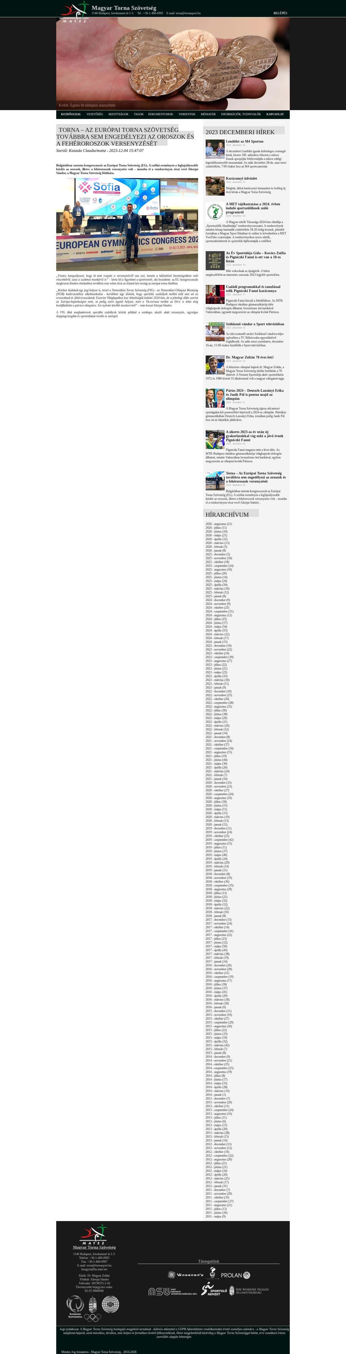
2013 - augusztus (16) (219, 1114)
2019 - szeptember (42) (220, 840)
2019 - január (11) (216, 870)
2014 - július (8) (215, 1075)
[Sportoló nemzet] (173, 1295)
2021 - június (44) (216, 760)
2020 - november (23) (219, 786)
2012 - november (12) (219, 1148)
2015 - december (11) (219, 1011)
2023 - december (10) (219, 645)
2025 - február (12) (217, 592)
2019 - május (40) (216, 855)
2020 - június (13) (216, 805)
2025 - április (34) (216, 585)
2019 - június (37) (216, 851)
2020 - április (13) (216, 813)
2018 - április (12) (216, 904)
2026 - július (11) (216, 527)
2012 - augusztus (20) (219, 1159)
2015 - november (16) (219, 1015)
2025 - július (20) (216, 573)
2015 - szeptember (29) (220, 1022)
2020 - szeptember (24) (220, 794)
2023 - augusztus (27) (219, 661)
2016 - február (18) (217, 1003)
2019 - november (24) (219, 832)
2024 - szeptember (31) (220, 611)
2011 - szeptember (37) (220, 1201)
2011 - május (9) (216, 1216)
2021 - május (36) (216, 763)
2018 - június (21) (216, 897)
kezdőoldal (71, 114)
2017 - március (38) (217, 954)
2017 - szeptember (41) (220, 931)
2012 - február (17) (217, 1182)
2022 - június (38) (216, 714)
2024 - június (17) (216, 623)
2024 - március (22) (217, 634)
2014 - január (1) (216, 1094)
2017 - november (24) (219, 923)
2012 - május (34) (216, 1171)
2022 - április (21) (216, 722)
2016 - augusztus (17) (219, 980)
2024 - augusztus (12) (219, 615)
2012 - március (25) (217, 1178)
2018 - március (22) (217, 908)
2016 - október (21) (217, 973)
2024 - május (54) (216, 626)
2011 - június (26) (216, 1212)
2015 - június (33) (216, 1034)
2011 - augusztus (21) (219, 1205)
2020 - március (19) (217, 817)
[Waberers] (185, 1279)
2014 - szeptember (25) (220, 1068)
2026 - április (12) (216, 539)
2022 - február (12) (217, 729)
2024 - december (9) (218, 600)
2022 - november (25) (219, 695)
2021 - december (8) (218, 737)
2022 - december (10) (219, 691)
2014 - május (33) (216, 1083)
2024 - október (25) (217, 607)
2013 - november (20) (219, 1102)
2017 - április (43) (216, 950)
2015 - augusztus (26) (219, 1026)
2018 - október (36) (217, 881)
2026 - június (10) (216, 531)
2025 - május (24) (216, 581)
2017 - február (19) (217, 957)
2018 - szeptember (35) (220, 885)
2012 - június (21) (216, 1167)
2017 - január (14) (216, 961)
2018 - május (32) (216, 900)
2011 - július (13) (216, 1209)
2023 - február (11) (217, 683)
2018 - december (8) (218, 874)
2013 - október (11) (217, 1106)
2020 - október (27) (217, 790)
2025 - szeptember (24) (220, 566)
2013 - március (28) (217, 1133)
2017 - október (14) (217, 927)
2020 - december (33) (219, 782)
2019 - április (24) (216, 859)
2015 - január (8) (216, 1053)
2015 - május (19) (216, 1037)
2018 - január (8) (216, 916)
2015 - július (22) (216, 1030)
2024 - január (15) (216, 642)
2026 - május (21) (216, 535)
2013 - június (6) (216, 1121)
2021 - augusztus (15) (219, 752)
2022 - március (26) (217, 725)
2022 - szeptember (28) (220, 703)
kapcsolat (275, 114)
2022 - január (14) (216, 733)
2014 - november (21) (219, 1060)
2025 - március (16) (217, 588)
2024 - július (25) (216, 619)
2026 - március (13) (217, 543)
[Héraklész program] (212, 1279)
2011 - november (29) (219, 1193)
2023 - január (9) (216, 687)
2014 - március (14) (217, 1091)
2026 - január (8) (216, 550)
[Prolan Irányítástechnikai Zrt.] (236, 1279)
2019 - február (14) (217, 866)
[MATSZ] (94, 1244)
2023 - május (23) (216, 672)
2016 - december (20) (219, 965)
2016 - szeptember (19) (220, 977)
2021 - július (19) (216, 756)
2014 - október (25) (217, 1064)
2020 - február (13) (217, 820)
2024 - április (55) (216, 630)
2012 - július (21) (216, 1163)
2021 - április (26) (216, 767)
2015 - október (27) (217, 1018)
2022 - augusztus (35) (219, 706)
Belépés (280, 13)
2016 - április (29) (216, 996)
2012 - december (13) (219, 1144)
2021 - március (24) (217, 771)
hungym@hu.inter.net (94, 1269)
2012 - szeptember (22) (220, 1155)
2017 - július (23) (216, 938)
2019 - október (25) (217, 836)
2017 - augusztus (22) (219, 935)
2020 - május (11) (216, 809)
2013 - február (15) (217, 1136)
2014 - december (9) (218, 1056)
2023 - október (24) (217, 653)
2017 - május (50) (216, 946)
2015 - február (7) (216, 1049)
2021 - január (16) (216, 779)
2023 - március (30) (217, 680)
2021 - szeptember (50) (220, 748)
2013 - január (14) (216, 1140)
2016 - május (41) (216, 992)
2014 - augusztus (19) (219, 1072)
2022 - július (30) (216, 710)
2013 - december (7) (218, 1098)
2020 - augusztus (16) (219, 798)
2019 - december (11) (219, 828)
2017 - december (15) (219, 919)
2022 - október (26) (217, 699)
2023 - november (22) (219, 649)
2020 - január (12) (216, 824)
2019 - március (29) (217, 862)
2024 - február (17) (217, 638)
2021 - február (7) (216, 775)
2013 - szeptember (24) (220, 1110)
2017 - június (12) (216, 942)
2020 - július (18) (216, 801)
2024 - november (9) (218, 604)
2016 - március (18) (217, 999)
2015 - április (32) (216, 1041)
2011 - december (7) (218, 1190)
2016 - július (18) (216, 984)
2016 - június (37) (216, 988)
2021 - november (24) (219, 741)
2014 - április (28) (216, 1087)
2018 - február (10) (217, 912)
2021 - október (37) (217, 744)
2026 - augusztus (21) (219, 524)
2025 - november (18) (219, 558)
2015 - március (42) (217, 1045)
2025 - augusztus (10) (219, 569)
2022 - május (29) (216, 718)
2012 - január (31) (216, 1186)
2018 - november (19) (219, 878)
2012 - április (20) (216, 1174)
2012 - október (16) (217, 1152)
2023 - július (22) (216, 664)
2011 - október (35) (217, 1197)
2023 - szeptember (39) (220, 657)
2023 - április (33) (216, 676)
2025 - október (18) (217, 562)
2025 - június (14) (216, 577)
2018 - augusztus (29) (219, 889)
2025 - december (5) (218, 554)
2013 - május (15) (216, 1125)
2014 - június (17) (216, 1079)
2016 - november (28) (219, 969)
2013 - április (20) (216, 1129)
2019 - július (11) (216, 847)
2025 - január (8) (216, 596)
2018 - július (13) (216, 893)
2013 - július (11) (216, 1117)
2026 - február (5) (216, 547)
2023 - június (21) (216, 668)
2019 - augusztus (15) (219, 843)
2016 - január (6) (216, 1007)
